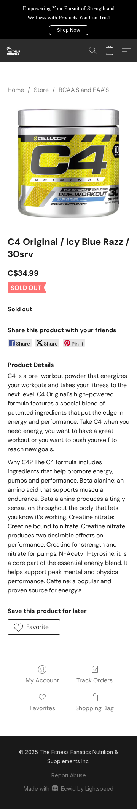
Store (41, 90)
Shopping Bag (94, 708)
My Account (42, 680)
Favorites (42, 708)
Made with (68, 788)
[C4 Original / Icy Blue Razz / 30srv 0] (68, 163)
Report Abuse (68, 775)
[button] (68, 30)
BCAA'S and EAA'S (84, 90)
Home (16, 90)
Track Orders (94, 680)
